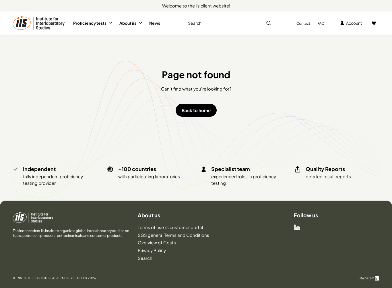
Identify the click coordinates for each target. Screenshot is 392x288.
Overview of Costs (157, 242)
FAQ (321, 23)
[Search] (268, 23)
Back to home (196, 110)
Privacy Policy (152, 250)
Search (145, 258)
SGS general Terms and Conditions (173, 235)
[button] (93, 23)
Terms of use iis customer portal (170, 227)
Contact (303, 23)
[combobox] (229, 23)
